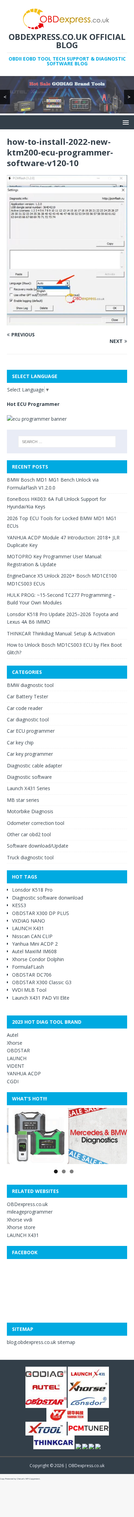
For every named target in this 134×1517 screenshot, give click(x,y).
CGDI (13, 1081)
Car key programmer (30, 754)
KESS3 (19, 905)
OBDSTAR (18, 1050)
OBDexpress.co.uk (27, 1204)
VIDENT (15, 1066)
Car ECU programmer (31, 731)
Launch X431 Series (28, 788)
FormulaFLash (28, 967)
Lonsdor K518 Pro (32, 889)
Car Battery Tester (27, 696)
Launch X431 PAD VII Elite (40, 997)
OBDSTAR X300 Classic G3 (41, 982)
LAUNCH (16, 1058)
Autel (12, 1035)
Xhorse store (21, 1227)
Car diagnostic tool (28, 719)
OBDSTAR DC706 (32, 974)
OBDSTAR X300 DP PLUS (40, 913)
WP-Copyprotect (32, 1478)
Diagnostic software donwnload (47, 897)
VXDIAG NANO (28, 920)
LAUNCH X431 (28, 928)
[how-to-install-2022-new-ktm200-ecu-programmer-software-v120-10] (67, 321)
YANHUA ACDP (24, 1073)
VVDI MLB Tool (29, 990)
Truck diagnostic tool (30, 857)
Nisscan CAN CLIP (32, 936)
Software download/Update (37, 845)
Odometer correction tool (35, 823)
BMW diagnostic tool (30, 685)
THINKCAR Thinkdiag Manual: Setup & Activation (61, 633)
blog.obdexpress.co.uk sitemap (41, 1342)
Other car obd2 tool (29, 834)
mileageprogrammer (30, 1211)
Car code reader (25, 708)
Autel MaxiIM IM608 (34, 951)
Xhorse (14, 1043)
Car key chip (20, 742)
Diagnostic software (29, 777)
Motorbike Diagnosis (30, 811)
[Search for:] (67, 442)
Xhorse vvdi (19, 1219)
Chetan (20, 1478)
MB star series (23, 800)
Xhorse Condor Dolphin (38, 959)
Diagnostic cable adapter (34, 765)
